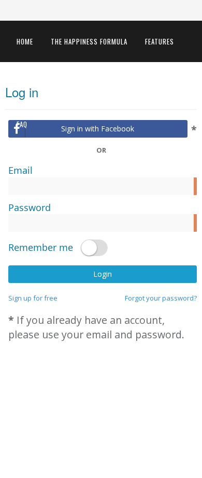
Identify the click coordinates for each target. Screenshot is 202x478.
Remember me (40, 247)
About (169, 83)
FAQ (22, 124)
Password (29, 207)
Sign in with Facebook (97, 128)
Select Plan (88, 83)
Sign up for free (32, 298)
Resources (34, 83)
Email (20, 170)
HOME (25, 41)
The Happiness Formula (89, 41)
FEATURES (159, 41)
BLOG (133, 83)
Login (102, 274)
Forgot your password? (161, 298)
